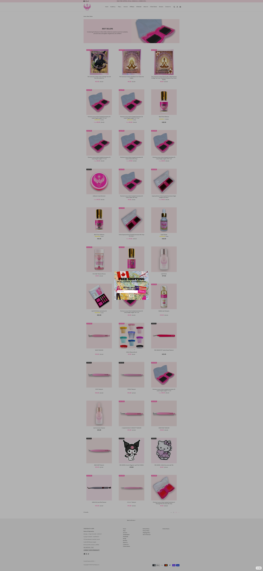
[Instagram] (131, 296)
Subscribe (141, 291)
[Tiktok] (133, 296)
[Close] (146, 273)
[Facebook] (129, 296)
